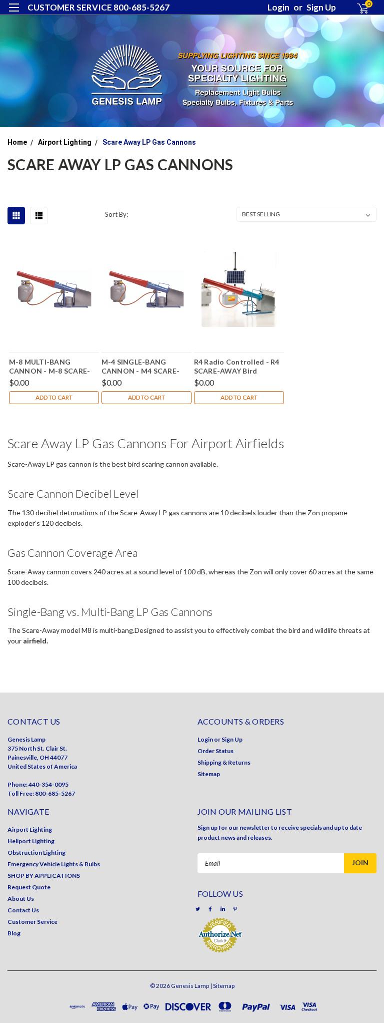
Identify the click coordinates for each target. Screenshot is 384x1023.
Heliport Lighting (31, 841)
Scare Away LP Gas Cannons (149, 142)
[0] (358, 8)
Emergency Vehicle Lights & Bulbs (54, 864)
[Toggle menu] (14, 14)
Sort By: (116, 214)
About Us (21, 898)
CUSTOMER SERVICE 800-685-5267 (99, 7)
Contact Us (23, 910)
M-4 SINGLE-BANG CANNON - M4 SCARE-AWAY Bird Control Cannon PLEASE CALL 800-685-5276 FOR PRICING (147, 366)
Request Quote (29, 887)
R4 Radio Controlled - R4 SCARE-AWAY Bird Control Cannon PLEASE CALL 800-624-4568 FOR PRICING (237, 366)
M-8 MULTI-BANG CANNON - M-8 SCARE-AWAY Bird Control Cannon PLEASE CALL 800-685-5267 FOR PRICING (54, 366)
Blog (14, 933)
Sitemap (209, 774)
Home (17, 142)
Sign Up (321, 7)
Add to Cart (54, 397)
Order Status (216, 751)
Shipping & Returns (224, 762)
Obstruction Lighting (37, 852)
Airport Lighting (65, 142)
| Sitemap (222, 985)
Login (279, 7)
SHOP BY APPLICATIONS (44, 875)
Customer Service (33, 921)
